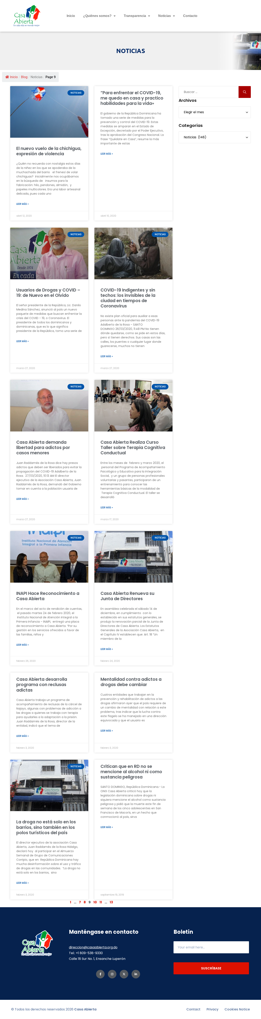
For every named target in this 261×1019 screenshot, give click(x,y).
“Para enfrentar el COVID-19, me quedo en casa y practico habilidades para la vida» (132, 98)
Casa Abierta (85, 1009)
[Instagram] (112, 974)
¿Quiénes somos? (97, 16)
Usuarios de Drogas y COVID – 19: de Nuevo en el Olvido (48, 292)
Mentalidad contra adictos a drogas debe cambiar (131, 681)
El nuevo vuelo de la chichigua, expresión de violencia (48, 151)
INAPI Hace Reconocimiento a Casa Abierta (47, 596)
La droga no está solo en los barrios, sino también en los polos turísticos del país (46, 827)
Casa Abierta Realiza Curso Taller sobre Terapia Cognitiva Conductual (133, 447)
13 (111, 902)
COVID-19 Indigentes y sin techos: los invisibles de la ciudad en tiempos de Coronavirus (128, 298)
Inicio (71, 16)
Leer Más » (22, 204)
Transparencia (135, 16)
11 (101, 902)
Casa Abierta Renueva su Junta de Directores (127, 596)
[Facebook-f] (100, 974)
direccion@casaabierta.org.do (93, 947)
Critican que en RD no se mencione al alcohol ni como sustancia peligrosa (131, 771)
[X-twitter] (124, 974)
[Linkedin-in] (136, 974)
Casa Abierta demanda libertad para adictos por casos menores (43, 447)
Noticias (164, 16)
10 (95, 902)
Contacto (190, 16)
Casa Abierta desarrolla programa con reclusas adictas (41, 684)
